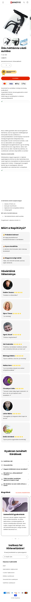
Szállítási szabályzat (9, 583)
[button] (3, 2)
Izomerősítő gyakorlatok (13, 514)
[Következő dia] (29, 42)
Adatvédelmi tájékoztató (10, 569)
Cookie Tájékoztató (8, 572)
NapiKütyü (17, 598)
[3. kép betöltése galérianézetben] (23, 41)
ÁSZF (4, 566)
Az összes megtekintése (23, 492)
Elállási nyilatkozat (8, 576)
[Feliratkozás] (26, 557)
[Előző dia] (1, 42)
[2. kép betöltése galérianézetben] (15, 41)
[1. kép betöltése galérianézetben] (7, 41)
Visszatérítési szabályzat (10, 579)
